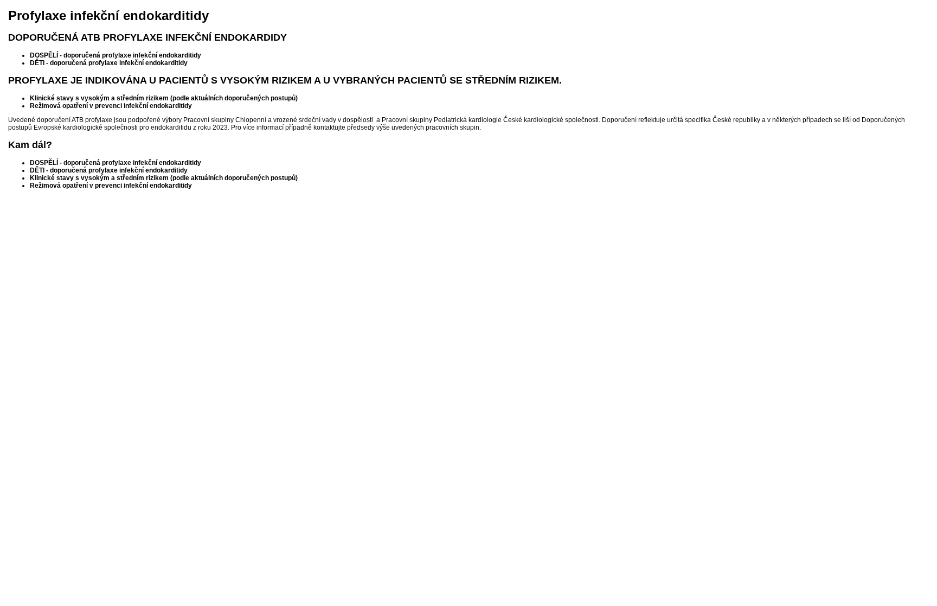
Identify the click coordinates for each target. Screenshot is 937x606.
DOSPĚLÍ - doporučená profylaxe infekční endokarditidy (115, 55)
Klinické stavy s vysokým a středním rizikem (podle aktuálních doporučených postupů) (164, 98)
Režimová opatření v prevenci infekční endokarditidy (111, 106)
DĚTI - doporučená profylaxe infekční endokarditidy (109, 63)
